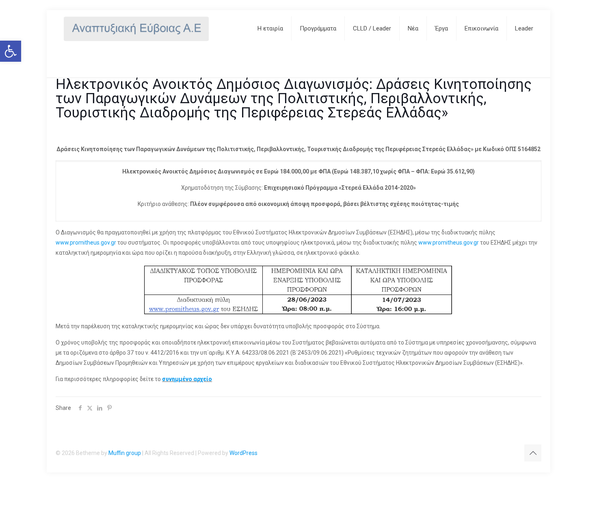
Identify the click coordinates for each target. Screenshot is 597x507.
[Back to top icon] (532, 453)
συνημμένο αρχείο (187, 379)
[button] (10, 51)
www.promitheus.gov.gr (86, 242)
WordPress (243, 453)
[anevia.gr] (136, 28)
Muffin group (124, 453)
